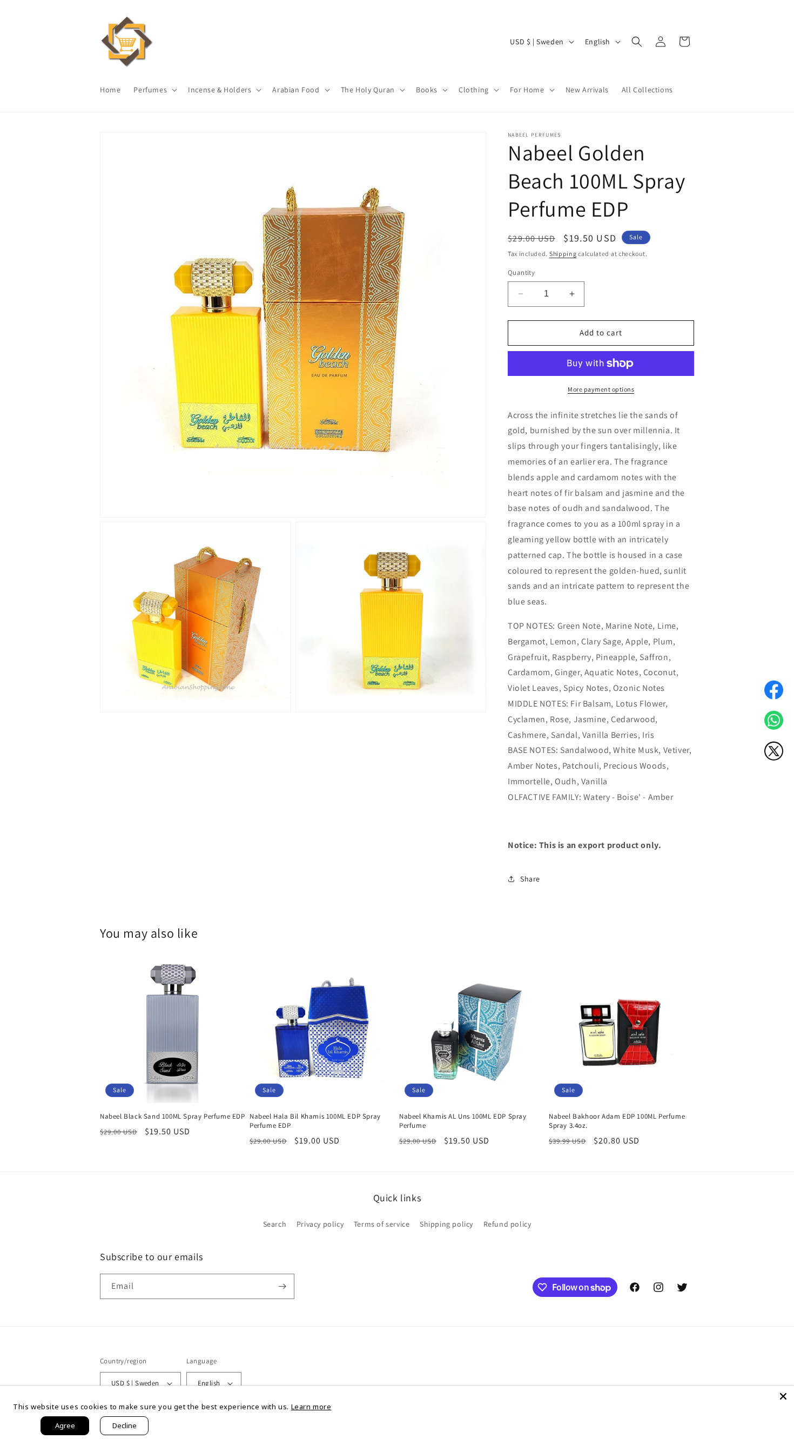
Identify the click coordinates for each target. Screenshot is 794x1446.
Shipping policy (446, 1224)
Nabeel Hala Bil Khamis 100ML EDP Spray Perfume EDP (315, 1121)
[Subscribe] (282, 1286)
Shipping (563, 254)
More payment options (601, 389)
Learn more (311, 1406)
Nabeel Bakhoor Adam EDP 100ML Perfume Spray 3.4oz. (617, 1121)
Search (275, 1224)
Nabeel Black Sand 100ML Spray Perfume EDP (172, 1116)
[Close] (783, 1396)
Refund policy (507, 1224)
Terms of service (382, 1224)
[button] (154, 89)
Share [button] (530, 879)
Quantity (521, 272)
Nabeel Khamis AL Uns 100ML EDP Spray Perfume (463, 1121)
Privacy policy (320, 1224)
